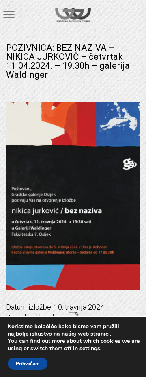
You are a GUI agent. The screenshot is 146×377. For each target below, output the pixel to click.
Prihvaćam (27, 363)
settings (89, 348)
